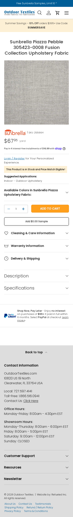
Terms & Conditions (36, 511)
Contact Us (25, 504)
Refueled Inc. (59, 494)
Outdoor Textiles (23, 494)
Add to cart (50, 209)
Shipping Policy (14, 507)
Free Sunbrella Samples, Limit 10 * (36, 3)
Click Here (30, 401)
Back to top (34, 352)
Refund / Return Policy (40, 507)
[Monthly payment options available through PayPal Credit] (10, 316)
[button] (57, 12)
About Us (10, 504)
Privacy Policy (12, 511)
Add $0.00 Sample (36, 221)
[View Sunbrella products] (15, 132)
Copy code (38, 28)
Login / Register (14, 158)
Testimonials (43, 504)
